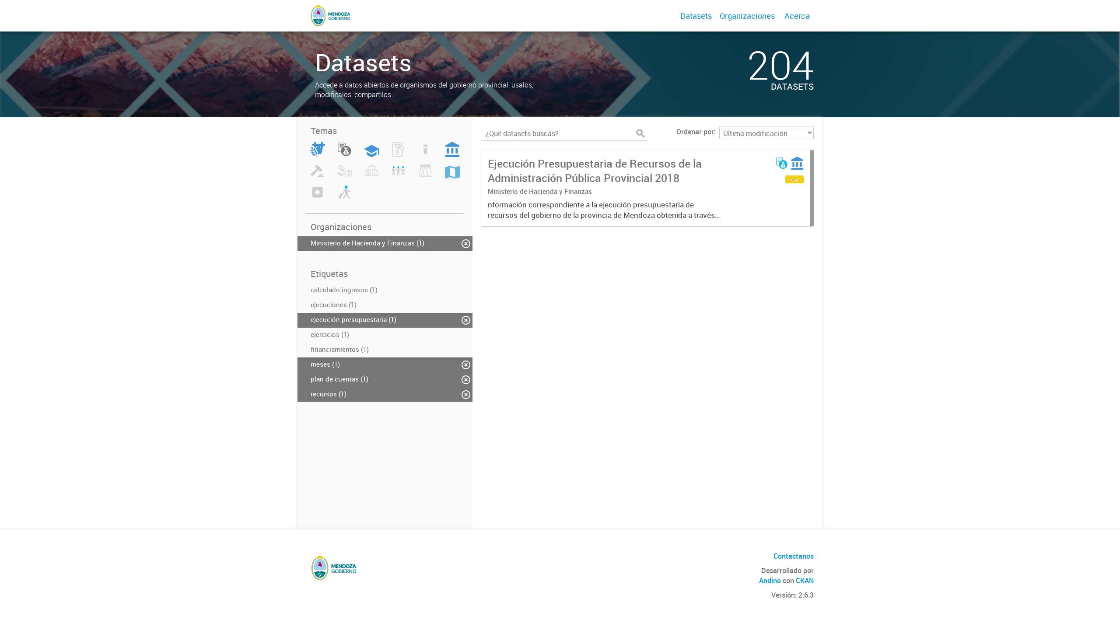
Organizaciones (747, 15)
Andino (770, 580)
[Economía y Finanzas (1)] (344, 154)
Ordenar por (695, 131)
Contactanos (794, 556)
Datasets (696, 15)
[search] (641, 133)
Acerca (797, 15)
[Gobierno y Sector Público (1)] (452, 154)
